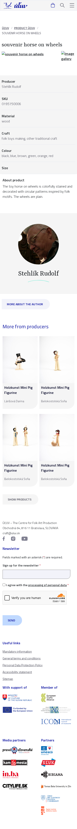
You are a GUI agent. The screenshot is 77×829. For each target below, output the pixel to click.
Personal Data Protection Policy (23, 665)
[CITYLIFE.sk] (19, 786)
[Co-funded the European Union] (19, 710)
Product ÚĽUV (24, 28)
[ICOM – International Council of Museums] (57, 721)
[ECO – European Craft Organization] (57, 710)
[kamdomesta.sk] (19, 762)
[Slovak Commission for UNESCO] (57, 750)
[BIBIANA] (57, 774)
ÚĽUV (5, 28)
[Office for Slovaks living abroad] (57, 798)
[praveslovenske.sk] (19, 750)
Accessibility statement (17, 672)
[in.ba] (19, 774)
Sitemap (8, 678)
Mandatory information (17, 651)
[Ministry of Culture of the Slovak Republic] (19, 697)
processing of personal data (47, 585)
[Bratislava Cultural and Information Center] (57, 810)
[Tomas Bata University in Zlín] (57, 786)
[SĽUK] (57, 762)
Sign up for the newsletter (22, 565)
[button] (72, 5)
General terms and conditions (22, 658)
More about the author (25, 304)
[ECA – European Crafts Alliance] (57, 697)
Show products (19, 499)
